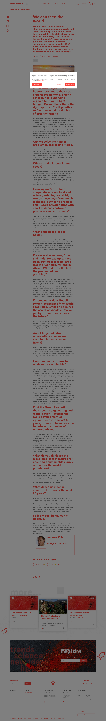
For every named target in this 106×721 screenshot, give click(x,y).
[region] (53, 80)
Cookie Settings (37, 84)
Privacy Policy (41, 80)
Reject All (59, 84)
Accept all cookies (70, 84)
